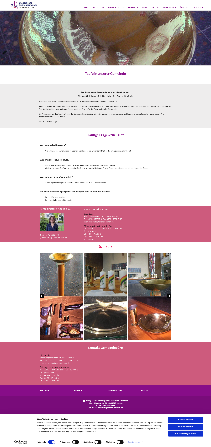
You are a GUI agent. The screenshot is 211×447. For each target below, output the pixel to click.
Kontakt (198, 7)
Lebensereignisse (150, 7)
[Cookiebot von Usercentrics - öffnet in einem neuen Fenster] (20, 442)
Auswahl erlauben (185, 427)
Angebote (132, 7)
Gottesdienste (115, 7)
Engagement (169, 7)
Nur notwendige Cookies (185, 433)
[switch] (75, 442)
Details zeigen (134, 442)
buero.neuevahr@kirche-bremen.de (99, 222)
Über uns (184, 7)
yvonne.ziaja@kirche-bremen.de (53, 237)
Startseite (44, 390)
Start (86, 7)
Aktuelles (98, 7)
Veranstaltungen (114, 390)
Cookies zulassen (185, 420)
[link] (98, 7)
